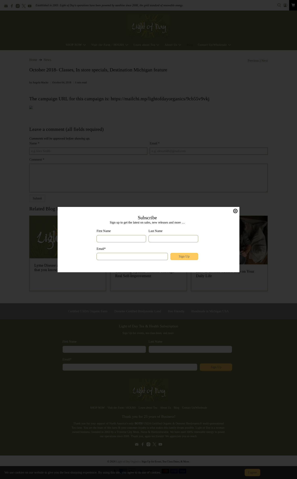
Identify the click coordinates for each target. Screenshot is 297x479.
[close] (235, 211)
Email (101, 248)
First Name (104, 231)
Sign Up (184, 256)
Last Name (155, 231)
